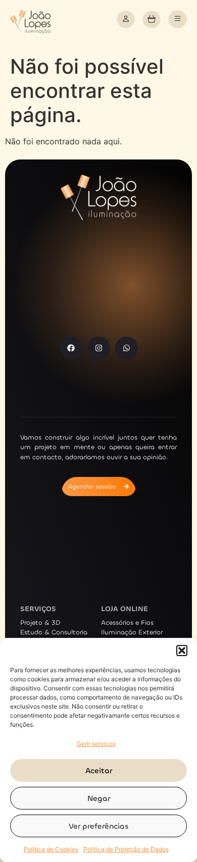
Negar (98, 798)
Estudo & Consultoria (53, 632)
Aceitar (98, 771)
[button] (182, 650)
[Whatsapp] (126, 348)
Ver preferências (98, 826)
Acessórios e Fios (127, 622)
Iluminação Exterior (132, 632)
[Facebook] (71, 348)
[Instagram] (98, 348)
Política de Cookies (51, 849)
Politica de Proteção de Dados (126, 849)
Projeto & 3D (40, 622)
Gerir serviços (96, 743)
